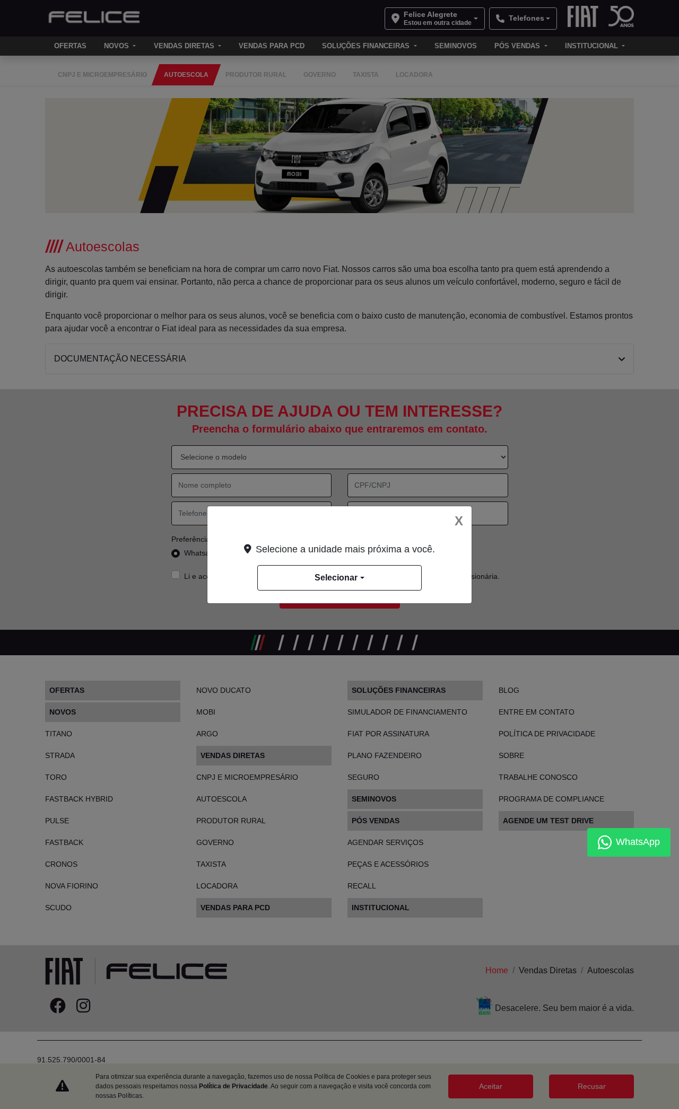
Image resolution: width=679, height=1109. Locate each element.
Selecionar (336, 577)
